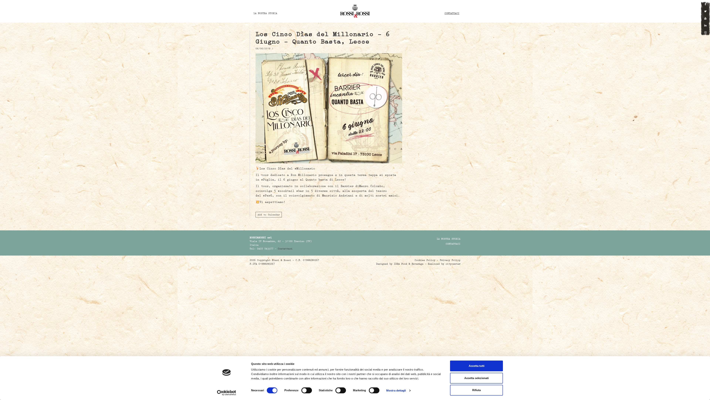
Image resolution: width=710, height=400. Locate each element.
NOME (213, 189)
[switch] (306, 390)
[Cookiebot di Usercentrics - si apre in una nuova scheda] (226, 393)
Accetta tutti (476, 365)
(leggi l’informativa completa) (411, 222)
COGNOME (355, 189)
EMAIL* (497, 189)
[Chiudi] (564, 166)
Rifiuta (476, 390)
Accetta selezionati (476, 378)
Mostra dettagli (396, 390)
